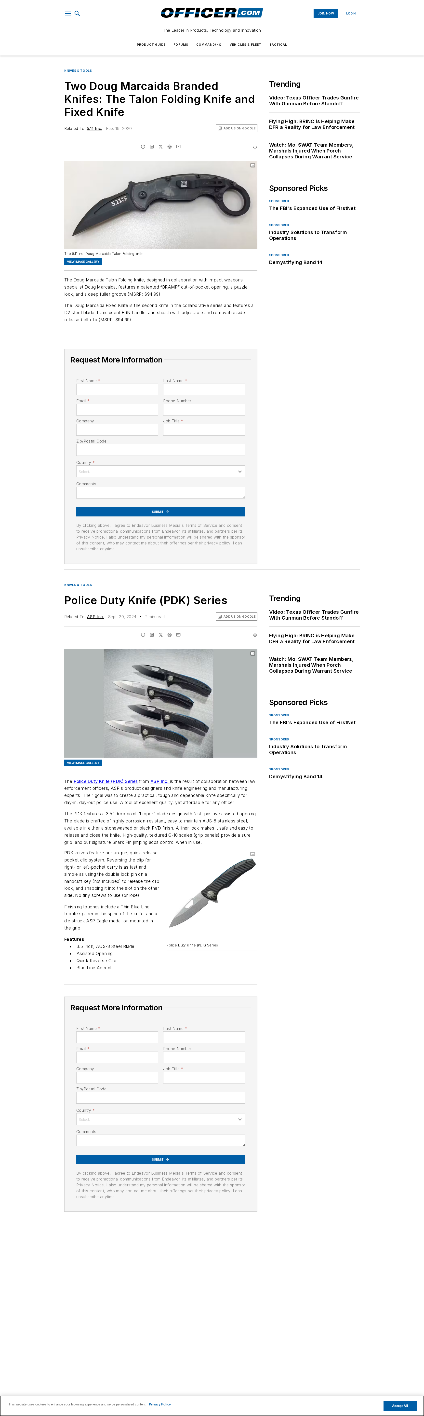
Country (85, 462)
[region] (212, 1406)
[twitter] (160, 146)
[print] (254, 146)
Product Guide (151, 44)
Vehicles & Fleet (246, 44)
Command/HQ (209, 44)
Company (85, 420)
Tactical (278, 44)
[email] (178, 146)
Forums (180, 44)
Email (83, 400)
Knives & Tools (78, 70)
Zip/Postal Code (91, 441)
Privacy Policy (160, 1404)
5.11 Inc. (94, 128)
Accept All (400, 1406)
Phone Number (177, 400)
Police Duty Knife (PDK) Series (106, 781)
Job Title (173, 420)
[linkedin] (151, 146)
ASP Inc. (95, 616)
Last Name (175, 380)
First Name (88, 380)
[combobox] (160, 471)
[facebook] (143, 146)
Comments (86, 483)
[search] (77, 13)
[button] (68, 13)
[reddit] (169, 146)
